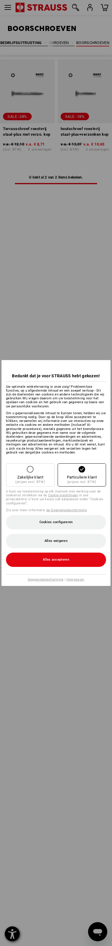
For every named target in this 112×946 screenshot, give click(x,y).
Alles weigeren (56, 541)
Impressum (75, 579)
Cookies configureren (56, 522)
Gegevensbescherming (46, 579)
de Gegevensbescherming (66, 510)
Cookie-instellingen (63, 495)
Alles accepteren (56, 560)
